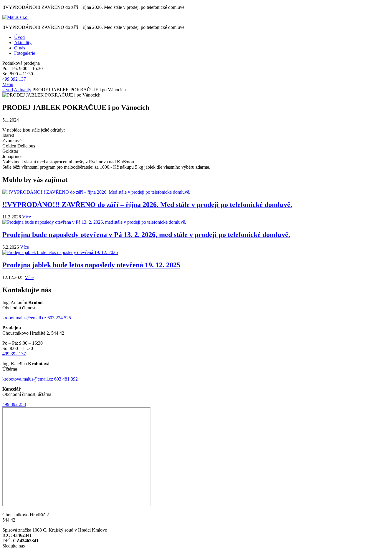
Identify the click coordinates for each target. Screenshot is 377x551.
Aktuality (22, 89)
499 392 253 (14, 404)
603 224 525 (59, 317)
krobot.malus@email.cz (24, 317)
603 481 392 (66, 378)
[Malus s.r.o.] (15, 17)
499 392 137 (14, 79)
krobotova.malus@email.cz (28, 378)
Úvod (7, 89)
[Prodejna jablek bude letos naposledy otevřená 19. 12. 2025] (60, 252)
